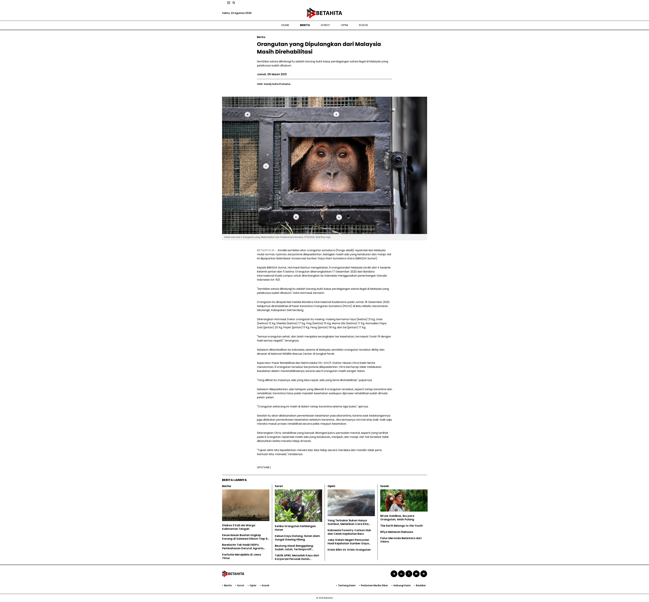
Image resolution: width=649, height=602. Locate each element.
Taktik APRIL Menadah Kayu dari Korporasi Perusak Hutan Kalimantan (297, 558)
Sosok (363, 25)
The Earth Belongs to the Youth (401, 526)
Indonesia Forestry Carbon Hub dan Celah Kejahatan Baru (349, 532)
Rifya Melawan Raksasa (396, 532)
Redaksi (421, 585)
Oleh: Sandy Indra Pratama (273, 84)
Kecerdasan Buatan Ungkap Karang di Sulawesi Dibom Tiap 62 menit (245, 538)
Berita (305, 25)
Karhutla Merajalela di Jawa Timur (241, 556)
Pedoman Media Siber (374, 585)
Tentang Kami (346, 585)
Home (285, 25)
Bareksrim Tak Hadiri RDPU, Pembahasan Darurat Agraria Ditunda (242, 548)
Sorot (325, 25)
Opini (344, 25)
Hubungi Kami (402, 585)
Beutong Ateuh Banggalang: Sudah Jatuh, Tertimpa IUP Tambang (294, 549)
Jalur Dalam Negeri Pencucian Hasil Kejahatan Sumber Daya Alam (348, 543)
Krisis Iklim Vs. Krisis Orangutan (349, 550)
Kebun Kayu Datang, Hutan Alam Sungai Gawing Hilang (297, 537)
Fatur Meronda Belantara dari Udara (401, 540)
